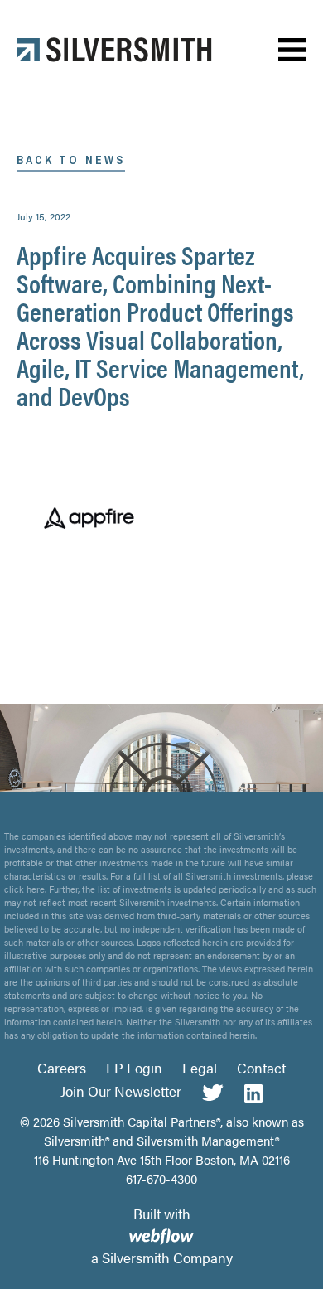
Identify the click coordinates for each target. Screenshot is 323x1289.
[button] (292, 50)
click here (24, 889)
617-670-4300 (161, 1178)
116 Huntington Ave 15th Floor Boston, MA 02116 (162, 1159)
